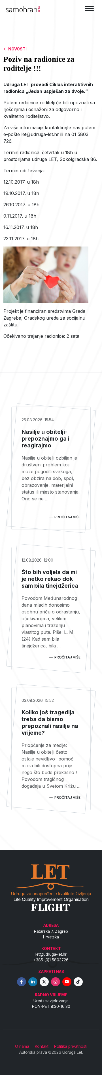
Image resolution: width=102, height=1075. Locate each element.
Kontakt (41, 1046)
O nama (22, 1046)
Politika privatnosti (70, 1046)
